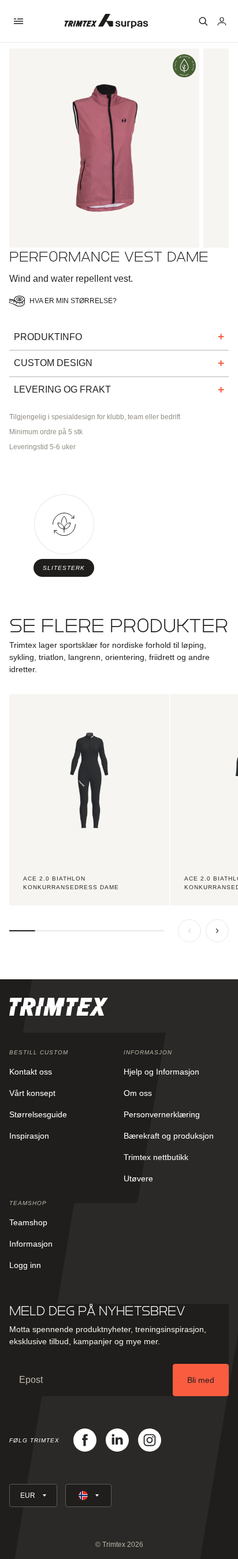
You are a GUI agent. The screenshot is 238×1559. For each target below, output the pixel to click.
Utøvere (138, 1178)
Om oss (138, 1093)
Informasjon (31, 1243)
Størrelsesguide (38, 1114)
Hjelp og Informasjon (161, 1071)
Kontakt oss (30, 1071)
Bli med (200, 1380)
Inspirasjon (29, 1135)
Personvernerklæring (162, 1114)
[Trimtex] (106, 21)
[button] (18, 21)
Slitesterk (64, 568)
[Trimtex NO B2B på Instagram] (149, 1440)
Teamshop (28, 1222)
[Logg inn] (221, 21)
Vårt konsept (32, 1093)
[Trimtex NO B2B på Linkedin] (117, 1440)
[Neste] (217, 930)
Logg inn (25, 1265)
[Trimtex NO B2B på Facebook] (84, 1440)
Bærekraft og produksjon (169, 1135)
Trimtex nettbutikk (156, 1157)
